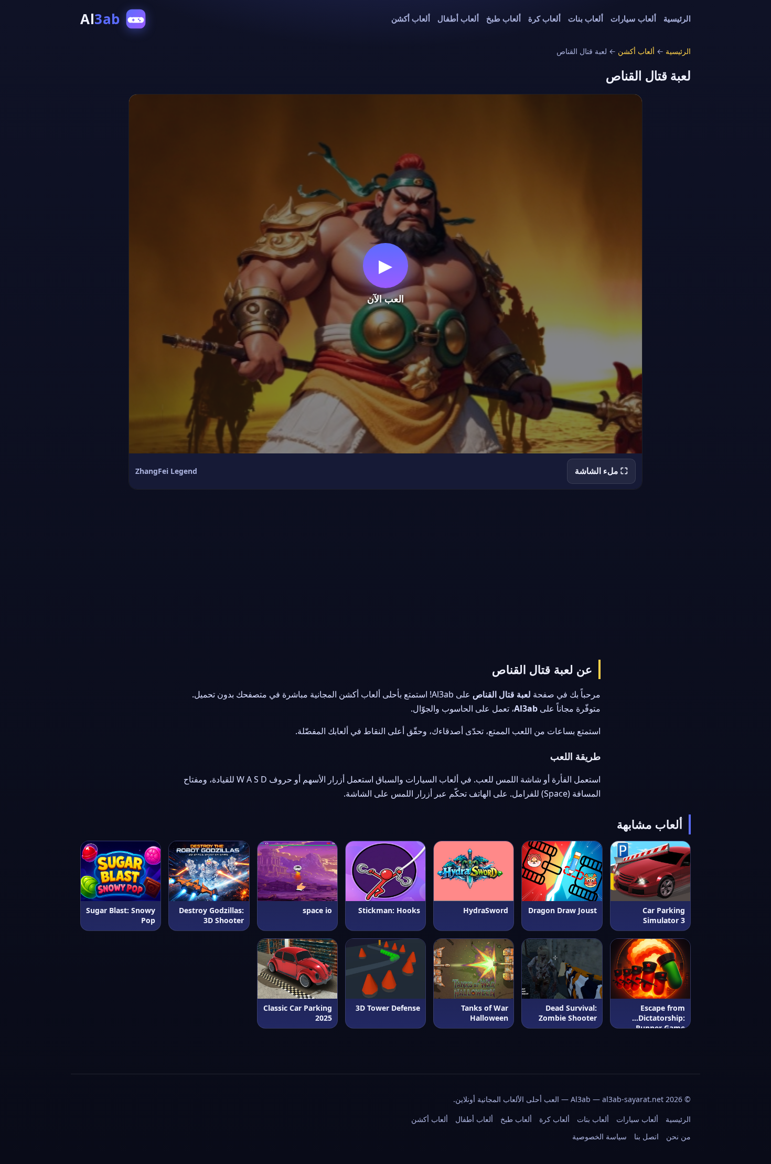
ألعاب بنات (585, 18)
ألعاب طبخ (503, 18)
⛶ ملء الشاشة (601, 471)
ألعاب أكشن (410, 18)
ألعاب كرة (544, 18)
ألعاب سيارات (633, 18)
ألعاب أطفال (458, 18)
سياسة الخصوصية (599, 1136)
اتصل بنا (646, 1136)
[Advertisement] (385, 572)
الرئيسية (677, 18)
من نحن (678, 1136)
